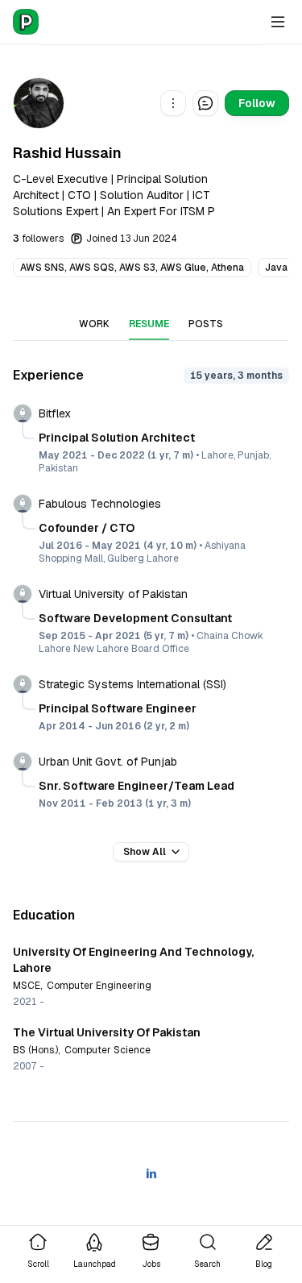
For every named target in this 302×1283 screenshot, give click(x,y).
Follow (256, 103)
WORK (94, 324)
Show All (144, 851)
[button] (173, 103)
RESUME (149, 324)
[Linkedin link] (151, 1173)
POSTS (205, 324)
